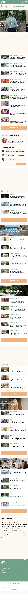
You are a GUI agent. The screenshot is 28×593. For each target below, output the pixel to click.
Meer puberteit (14, 393)
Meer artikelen (14, 127)
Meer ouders (14, 453)
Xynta (16, 589)
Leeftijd (3, 570)
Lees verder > (17, 140)
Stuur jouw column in (21, 163)
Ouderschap (4, 572)
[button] (24, 566)
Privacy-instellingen (6, 579)
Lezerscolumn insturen (6, 574)
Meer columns (14, 220)
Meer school (14, 511)
